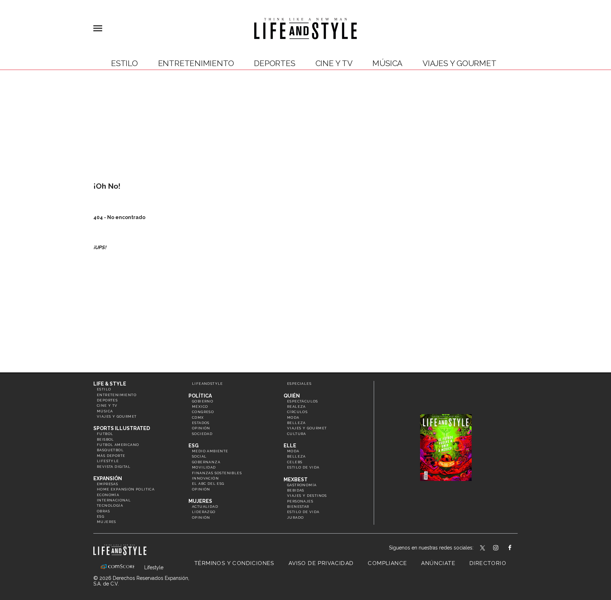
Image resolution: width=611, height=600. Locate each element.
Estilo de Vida (303, 512)
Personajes (300, 501)
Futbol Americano (118, 445)
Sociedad (202, 434)
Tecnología (110, 505)
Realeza (296, 406)
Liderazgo (204, 512)
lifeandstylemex (502, 548)
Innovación (205, 478)
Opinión (201, 428)
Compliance (387, 563)
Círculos (297, 412)
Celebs (294, 462)
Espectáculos (302, 401)
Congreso (203, 412)
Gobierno (202, 401)
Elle (290, 445)
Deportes (274, 63)
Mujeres (106, 522)
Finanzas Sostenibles (217, 473)
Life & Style (109, 384)
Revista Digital (113, 467)
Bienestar (298, 506)
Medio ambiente (210, 451)
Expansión (107, 478)
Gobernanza (206, 462)
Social (199, 456)
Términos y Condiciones (234, 563)
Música (387, 63)
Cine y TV (334, 63)
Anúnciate (438, 563)
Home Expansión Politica (126, 489)
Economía (108, 495)
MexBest (296, 479)
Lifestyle (108, 461)
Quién (292, 396)
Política (200, 396)
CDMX (198, 417)
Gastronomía (301, 485)
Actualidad (205, 506)
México (200, 406)
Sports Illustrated (121, 428)
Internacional (114, 500)
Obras (103, 511)
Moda (293, 417)
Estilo (124, 63)
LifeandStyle (207, 384)
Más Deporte (111, 456)
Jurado (295, 517)
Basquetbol (110, 450)
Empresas (107, 484)
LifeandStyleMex (483, 548)
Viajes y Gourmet (459, 63)
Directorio (488, 563)
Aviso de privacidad (321, 563)
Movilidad (204, 467)
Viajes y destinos (307, 496)
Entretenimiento (196, 63)
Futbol (105, 434)
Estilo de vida (303, 467)
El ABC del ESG (208, 484)
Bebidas (295, 490)
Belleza (296, 423)
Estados (201, 423)
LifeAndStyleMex (516, 548)
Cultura (296, 434)
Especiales (299, 384)
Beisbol (105, 439)
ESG (100, 516)
